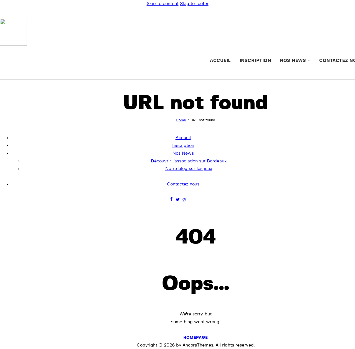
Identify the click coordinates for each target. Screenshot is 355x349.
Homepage (195, 338)
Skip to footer (194, 3)
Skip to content (163, 3)
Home (181, 120)
